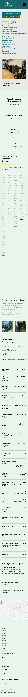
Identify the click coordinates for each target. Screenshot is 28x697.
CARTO (26, 618)
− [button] (1, 603)
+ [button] (1, 601)
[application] (14, 609)
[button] (14, 609)
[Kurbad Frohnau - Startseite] (7, 4)
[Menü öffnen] (24, 4)
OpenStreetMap (17, 618)
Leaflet (12, 618)
